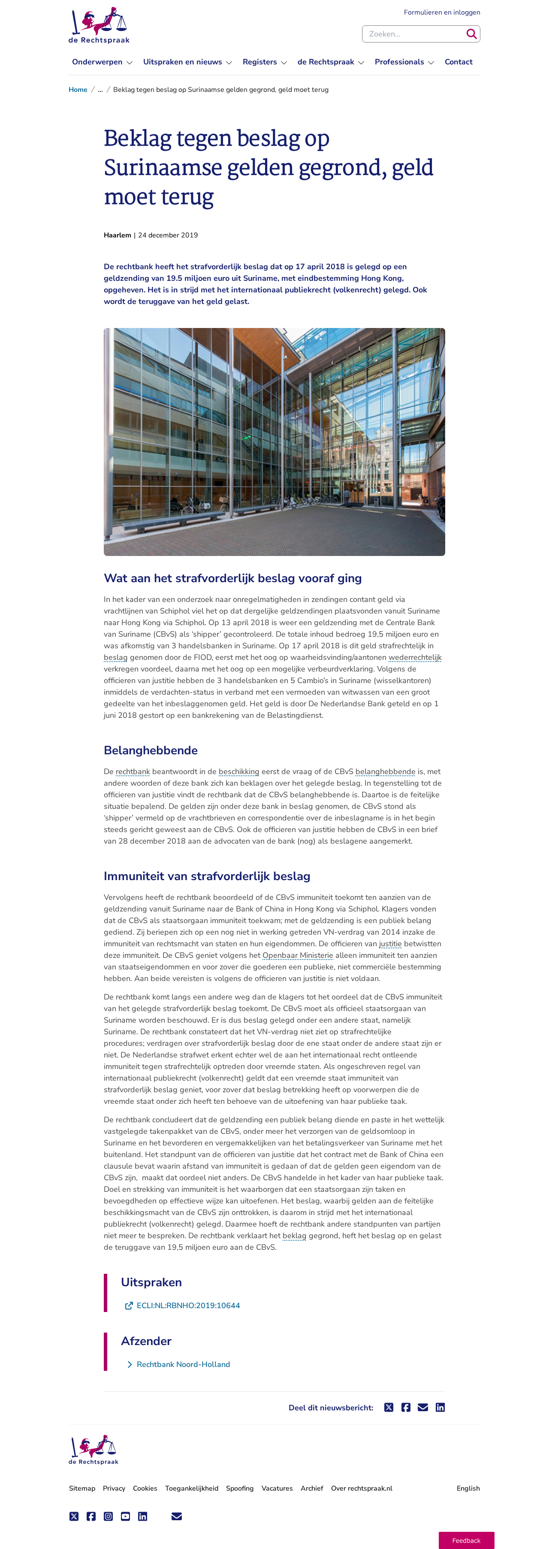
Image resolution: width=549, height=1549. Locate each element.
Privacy (114, 1488)
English (468, 1488)
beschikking (239, 771)
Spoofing (240, 1488)
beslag (116, 657)
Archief (312, 1488)
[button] (467, 1540)
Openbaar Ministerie (297, 955)
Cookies (145, 1488)
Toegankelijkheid (191, 1488)
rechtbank (133, 771)
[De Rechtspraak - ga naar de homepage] (99, 25)
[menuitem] (102, 62)
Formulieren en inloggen (442, 12)
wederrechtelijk (415, 657)
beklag (295, 1235)
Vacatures (277, 1489)
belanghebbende (386, 771)
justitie (390, 944)
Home (78, 89)
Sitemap (82, 1488)
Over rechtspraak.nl (361, 1488)
